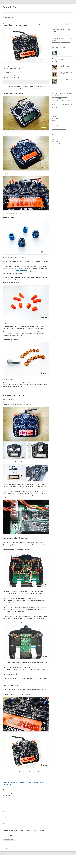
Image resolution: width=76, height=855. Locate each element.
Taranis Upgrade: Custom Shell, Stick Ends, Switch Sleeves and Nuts (28, 82)
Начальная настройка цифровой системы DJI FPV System (65, 73)
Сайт (4, 823)
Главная (5, 14)
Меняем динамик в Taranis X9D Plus (39, 782)
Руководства (13, 14)
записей (55, 141)
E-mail (5, 817)
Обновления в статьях (57, 122)
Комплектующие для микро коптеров (61, 42)
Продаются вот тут (8, 379)
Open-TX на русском (8, 17)
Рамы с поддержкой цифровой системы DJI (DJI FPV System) (65, 65)
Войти (53, 139)
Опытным (50, 14)
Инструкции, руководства (58, 47)
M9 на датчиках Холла (21, 270)
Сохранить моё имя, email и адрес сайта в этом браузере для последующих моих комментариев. (23, 831)
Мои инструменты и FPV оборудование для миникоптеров (65, 51)
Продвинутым (41, 14)
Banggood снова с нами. (57, 107)
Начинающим (30, 14)
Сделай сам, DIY (55, 127)
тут (26, 257)
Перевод (32, 771)
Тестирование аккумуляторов (59, 129)
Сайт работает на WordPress (9, 848)
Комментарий (6, 795)
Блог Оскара (26, 771)
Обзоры (22, 14)
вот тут (11, 323)
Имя (4, 811)
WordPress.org (55, 145)
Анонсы (54, 116)
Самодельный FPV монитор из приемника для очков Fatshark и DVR (65, 81)
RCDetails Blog (10, 7)
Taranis (7, 773)
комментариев (56, 143)
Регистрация (55, 138)
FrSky (4, 773)
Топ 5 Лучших (59, 14)
